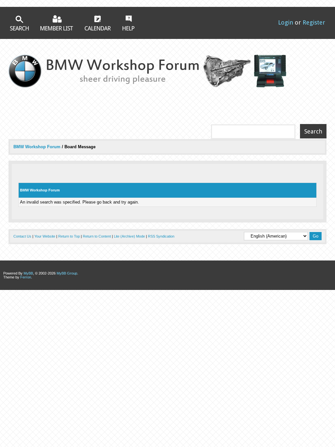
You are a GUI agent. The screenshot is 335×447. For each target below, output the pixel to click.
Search (19, 23)
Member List (56, 22)
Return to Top (69, 236)
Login (285, 22)
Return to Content (97, 236)
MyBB (28, 273)
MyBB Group (67, 273)
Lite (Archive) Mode (129, 236)
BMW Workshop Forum (37, 146)
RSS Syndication (161, 236)
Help (128, 22)
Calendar (98, 22)
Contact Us (22, 236)
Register (314, 22)
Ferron (25, 277)
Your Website (44, 236)
